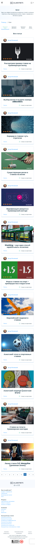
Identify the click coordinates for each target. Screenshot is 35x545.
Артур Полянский (13, 40)
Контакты (3, 509)
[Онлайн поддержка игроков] (16, 541)
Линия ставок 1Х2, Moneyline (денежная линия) (17, 464)
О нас (2, 511)
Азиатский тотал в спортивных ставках (17, 355)
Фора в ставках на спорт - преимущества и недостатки (17, 282)
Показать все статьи (5, 27)
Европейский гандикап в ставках (17, 319)
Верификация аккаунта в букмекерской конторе (17, 210)
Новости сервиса (5, 503)
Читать (5, 69)
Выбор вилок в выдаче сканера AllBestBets (18, 100)
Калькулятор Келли (6, 523)
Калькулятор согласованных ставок (10, 527)
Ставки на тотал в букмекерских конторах (17, 428)
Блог (2, 496)
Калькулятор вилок (6, 517)
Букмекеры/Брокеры (23, 27)
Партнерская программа (7, 501)
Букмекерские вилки (6, 495)
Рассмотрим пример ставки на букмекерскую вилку (17, 64)
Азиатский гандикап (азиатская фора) (17, 391)
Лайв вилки (4, 493)
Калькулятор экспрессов (7, 525)
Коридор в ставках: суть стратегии (17, 137)
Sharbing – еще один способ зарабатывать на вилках (17, 246)
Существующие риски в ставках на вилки (17, 173)
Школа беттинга (30, 27)
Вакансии (3, 512)
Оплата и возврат (6, 504)
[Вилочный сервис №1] (16, 3)
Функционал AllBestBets (14, 27)
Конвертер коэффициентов (8, 520)
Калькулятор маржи (6, 522)
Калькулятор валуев (6, 519)
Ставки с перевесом (6, 492)
